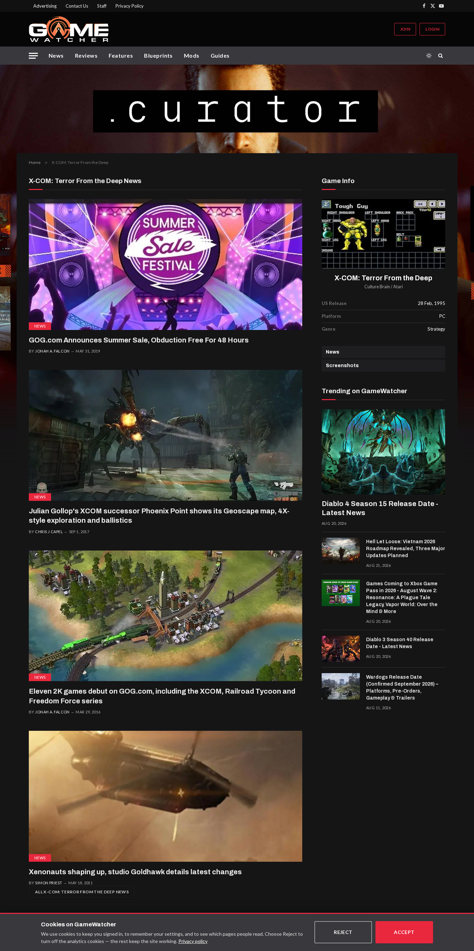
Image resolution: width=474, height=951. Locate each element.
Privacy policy (193, 941)
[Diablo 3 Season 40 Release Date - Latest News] (341, 649)
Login (432, 29)
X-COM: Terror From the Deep (383, 278)
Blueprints (158, 55)
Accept (404, 932)
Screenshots (342, 365)
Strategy (436, 329)
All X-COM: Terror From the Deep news (82, 891)
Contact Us (77, 6)
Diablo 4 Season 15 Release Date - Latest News (380, 508)
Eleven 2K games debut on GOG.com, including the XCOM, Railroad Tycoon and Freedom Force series (162, 695)
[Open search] (441, 55)
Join (405, 29)
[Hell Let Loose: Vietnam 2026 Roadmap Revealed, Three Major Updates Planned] (341, 551)
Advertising (45, 6)
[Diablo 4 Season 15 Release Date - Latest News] (383, 452)
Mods (192, 55)
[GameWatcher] (69, 29)
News (56, 55)
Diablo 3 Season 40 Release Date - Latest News (399, 643)
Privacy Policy (130, 6)
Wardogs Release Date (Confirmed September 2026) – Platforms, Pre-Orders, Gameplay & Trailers (402, 688)
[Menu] (33, 56)
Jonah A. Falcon (52, 351)
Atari (398, 286)
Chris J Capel (49, 531)
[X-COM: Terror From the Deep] (383, 234)
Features (121, 55)
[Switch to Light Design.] (429, 55)
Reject (343, 932)
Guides (220, 55)
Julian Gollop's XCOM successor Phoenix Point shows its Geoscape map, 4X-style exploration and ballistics (159, 515)
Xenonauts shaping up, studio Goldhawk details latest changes (135, 872)
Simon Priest (48, 882)
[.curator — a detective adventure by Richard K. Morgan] (237, 109)
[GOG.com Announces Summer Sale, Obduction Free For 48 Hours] (165, 264)
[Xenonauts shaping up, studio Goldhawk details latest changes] (165, 796)
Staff (102, 6)
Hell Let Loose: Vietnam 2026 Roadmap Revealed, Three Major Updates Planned (405, 548)
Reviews (86, 55)
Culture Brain (377, 286)
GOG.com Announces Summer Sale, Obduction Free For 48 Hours (139, 340)
